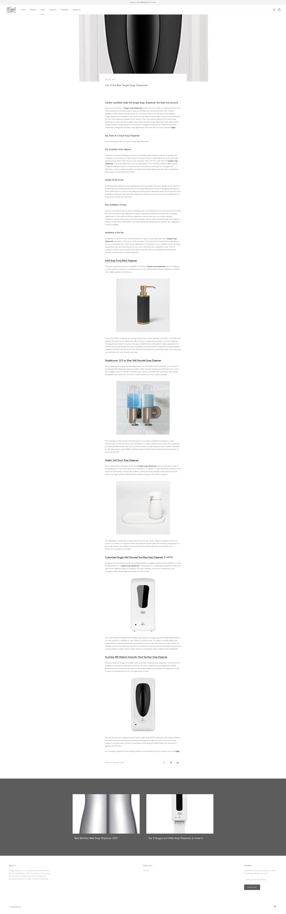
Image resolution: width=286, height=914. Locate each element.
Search (146, 870)
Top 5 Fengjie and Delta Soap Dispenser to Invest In (175, 838)
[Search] (274, 9)
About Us (53, 9)
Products (33, 9)
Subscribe (252, 887)
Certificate (64, 9)
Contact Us (76, 9)
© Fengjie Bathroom (15, 907)
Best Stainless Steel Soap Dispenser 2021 (96, 838)
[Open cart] (279, 9)
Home (23, 9)
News (43, 9)
